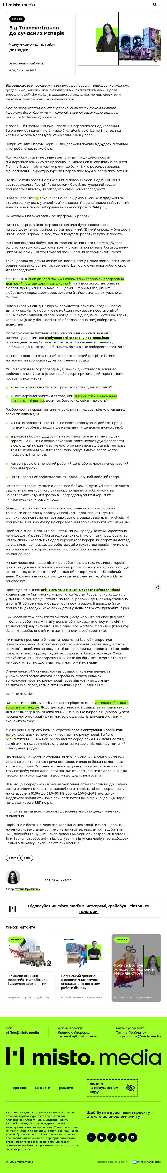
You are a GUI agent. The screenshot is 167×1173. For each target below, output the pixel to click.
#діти (26, 857)
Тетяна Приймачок (31, 63)
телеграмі (89, 911)
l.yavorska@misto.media (77, 1036)
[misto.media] (83, 1056)
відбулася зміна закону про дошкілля (77, 338)
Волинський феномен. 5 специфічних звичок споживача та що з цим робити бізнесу (80, 982)
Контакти (42, 1088)
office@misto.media (22, 1032)
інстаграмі (96, 906)
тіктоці (137, 906)
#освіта (13, 857)
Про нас (19, 1088)
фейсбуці (118, 906)
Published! (144, 1162)
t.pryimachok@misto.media (138, 1036)
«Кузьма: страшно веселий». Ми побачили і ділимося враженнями (27, 980)
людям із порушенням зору (104, 1087)
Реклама (66, 1088)
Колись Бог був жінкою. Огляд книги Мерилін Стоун (134, 970)
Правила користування (111, 1161)
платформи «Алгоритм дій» (25, 1119)
